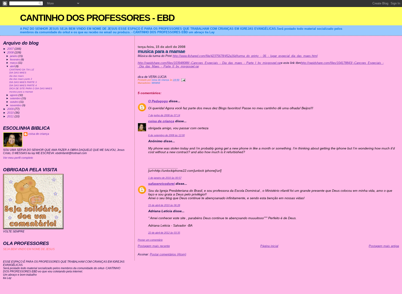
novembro (16, 105)
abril (12, 66)
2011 (10, 116)
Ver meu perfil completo (18, 157)
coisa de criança (161, 121)
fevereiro (15, 59)
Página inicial (269, 246)
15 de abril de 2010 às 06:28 (164, 205)
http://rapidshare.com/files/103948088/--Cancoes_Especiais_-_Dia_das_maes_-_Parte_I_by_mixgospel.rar (209, 63)
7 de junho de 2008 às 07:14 (164, 115)
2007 (10, 48)
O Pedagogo (158, 101)
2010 (10, 112)
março (14, 62)
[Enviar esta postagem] (183, 80)
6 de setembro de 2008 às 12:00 (166, 135)
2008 (10, 52)
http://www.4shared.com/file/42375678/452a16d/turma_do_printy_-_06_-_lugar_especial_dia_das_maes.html (245, 56)
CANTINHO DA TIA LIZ (21, 69)
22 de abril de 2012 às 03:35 (164, 232)
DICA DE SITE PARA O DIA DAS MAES (30, 88)
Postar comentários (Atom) (168, 254)
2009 (10, 108)
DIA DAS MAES (17, 72)
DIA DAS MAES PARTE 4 (23, 85)
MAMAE (156, 83)
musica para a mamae (21, 91)
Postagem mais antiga (384, 246)
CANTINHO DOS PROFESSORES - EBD (97, 18)
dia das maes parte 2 (20, 79)
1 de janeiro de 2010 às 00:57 (164, 177)
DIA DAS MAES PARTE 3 (23, 82)
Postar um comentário (150, 239)
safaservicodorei (161, 183)
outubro (14, 101)
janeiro (14, 56)
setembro (15, 98)
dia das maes (16, 76)
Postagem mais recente (154, 246)
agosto (14, 95)
